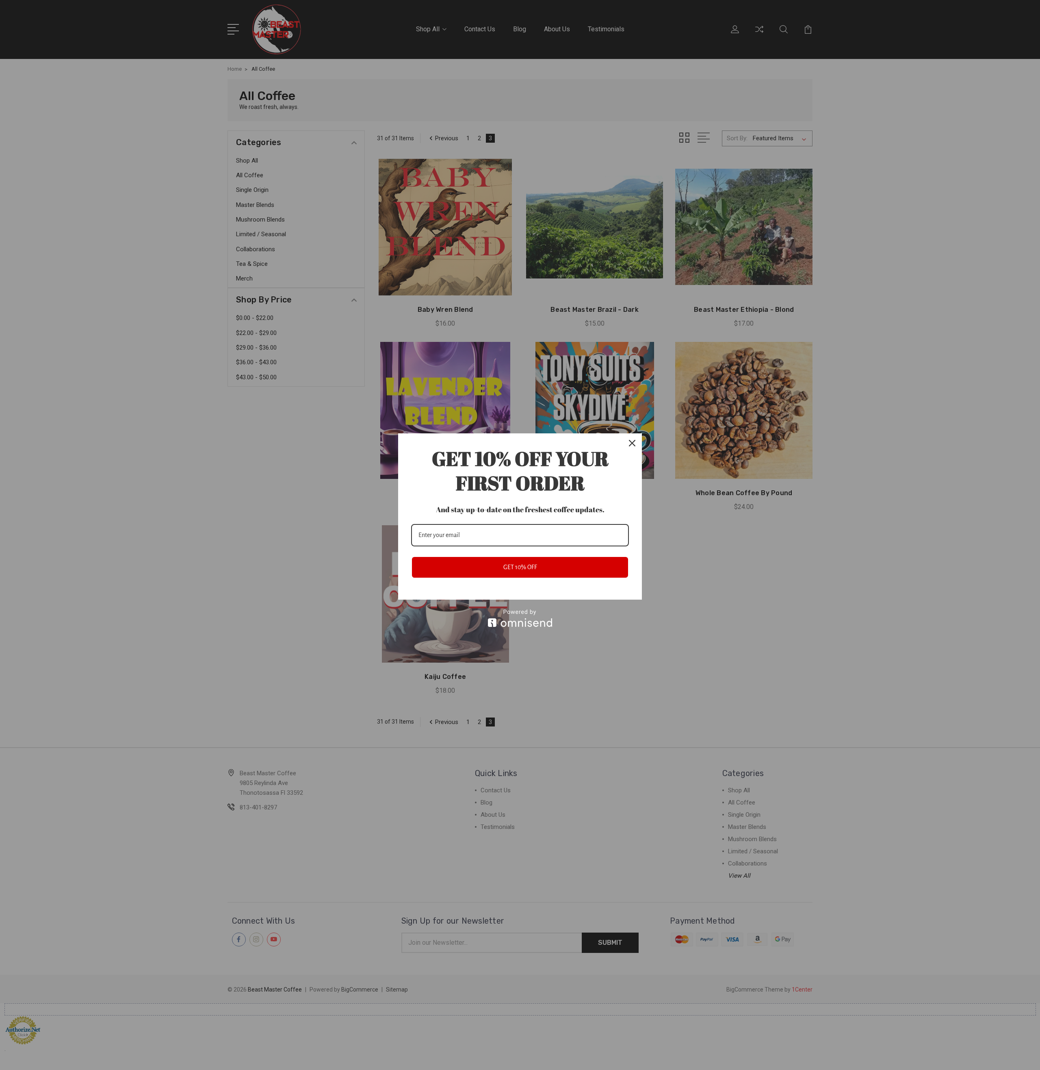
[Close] (632, 443)
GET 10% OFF (520, 567)
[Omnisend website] (520, 618)
